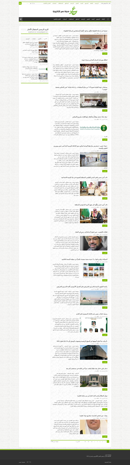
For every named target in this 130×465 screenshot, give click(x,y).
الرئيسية (97, 3)
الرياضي (95, 316)
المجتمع (86, 3)
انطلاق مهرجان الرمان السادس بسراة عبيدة (94, 60)
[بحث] (20, 3)
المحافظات (60, 3)
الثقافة (91, 3)
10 (91, 441)
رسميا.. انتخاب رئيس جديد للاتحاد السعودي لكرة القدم (91, 314)
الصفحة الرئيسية (94, 150)
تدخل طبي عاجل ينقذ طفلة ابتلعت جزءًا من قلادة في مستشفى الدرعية (86, 368)
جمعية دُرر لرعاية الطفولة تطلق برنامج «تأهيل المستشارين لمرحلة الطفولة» (85, 31)
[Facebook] (32, 3)
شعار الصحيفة (108, 462)
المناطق (67, 3)
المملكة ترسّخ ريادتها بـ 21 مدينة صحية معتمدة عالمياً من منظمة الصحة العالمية (84, 259)
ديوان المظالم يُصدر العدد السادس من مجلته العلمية (92, 396)
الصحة (81, 3)
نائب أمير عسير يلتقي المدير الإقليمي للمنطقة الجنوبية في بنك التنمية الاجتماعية (84, 177)
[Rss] (34, 3)
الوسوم (28, 38)
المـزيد (104, 53)
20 (88, 441)
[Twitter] (31, 3)
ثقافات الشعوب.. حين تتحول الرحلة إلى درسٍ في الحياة (91, 232)
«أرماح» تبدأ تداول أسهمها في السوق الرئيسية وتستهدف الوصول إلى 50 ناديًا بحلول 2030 (82, 341)
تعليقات (34, 38)
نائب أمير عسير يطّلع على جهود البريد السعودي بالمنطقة (91, 204)
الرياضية (72, 3)
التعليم (77, 3)
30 (85, 441)
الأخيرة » (78, 441)
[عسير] (65, 10)
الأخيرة (45, 38)
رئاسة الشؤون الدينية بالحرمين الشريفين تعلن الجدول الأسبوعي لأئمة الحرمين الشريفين (82, 286)
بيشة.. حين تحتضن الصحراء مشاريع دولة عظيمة (93, 415)
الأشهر (39, 38)
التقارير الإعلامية (46, 3)
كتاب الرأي (95, 234)
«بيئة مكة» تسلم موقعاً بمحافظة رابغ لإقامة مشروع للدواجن (89, 117)
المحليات (54, 3)
